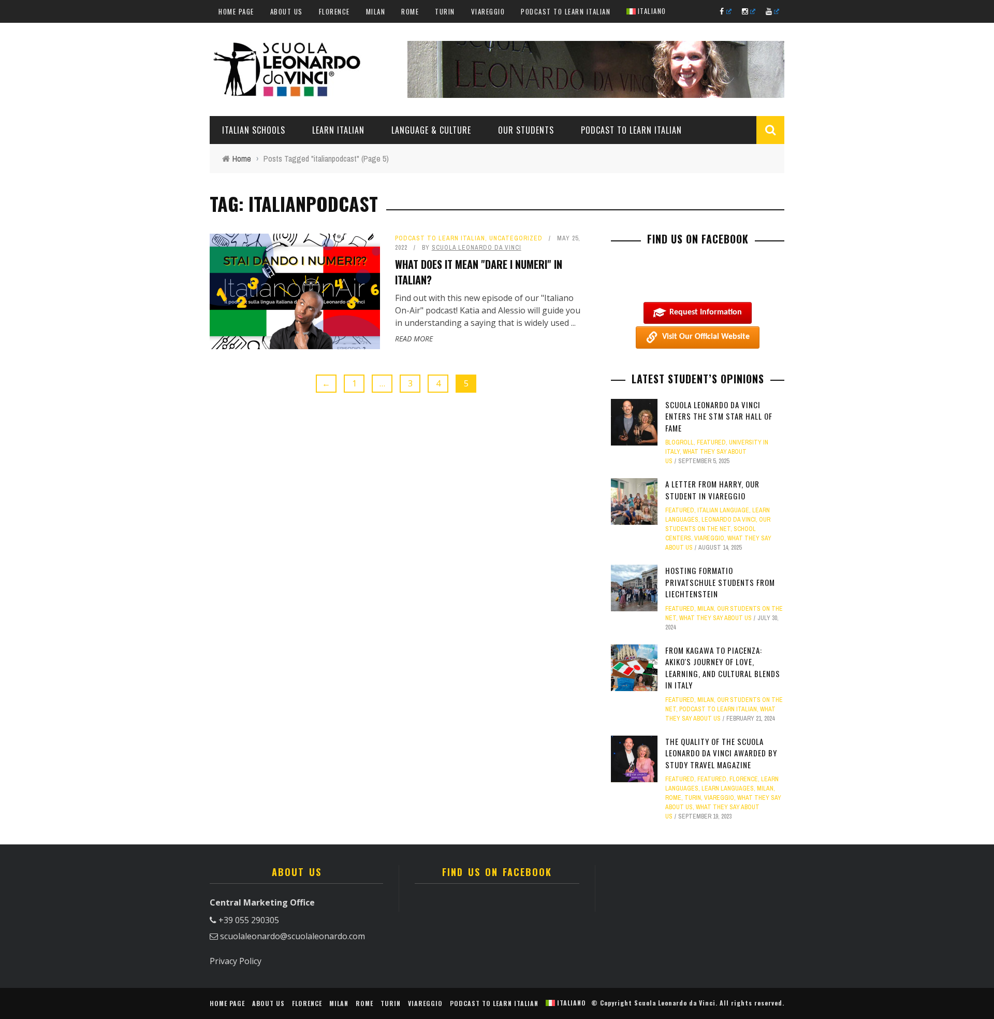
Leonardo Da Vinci (728, 519)
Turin (445, 11)
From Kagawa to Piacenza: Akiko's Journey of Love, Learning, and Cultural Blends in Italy (722, 667)
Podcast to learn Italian (565, 11)
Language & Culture (431, 130)
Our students (526, 130)
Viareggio (488, 11)
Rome (410, 11)
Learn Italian (338, 130)
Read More (414, 338)
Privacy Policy (235, 961)
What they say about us (715, 618)
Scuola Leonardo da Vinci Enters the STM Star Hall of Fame (718, 416)
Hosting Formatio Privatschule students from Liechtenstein (720, 582)
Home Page (236, 11)
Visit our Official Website (706, 337)
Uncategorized (516, 238)
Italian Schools (253, 130)
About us (286, 11)
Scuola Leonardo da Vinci (476, 247)
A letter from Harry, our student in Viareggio (712, 489)
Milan (376, 11)
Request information (705, 312)
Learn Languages (727, 788)
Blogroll (679, 442)
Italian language (723, 510)
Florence (334, 11)
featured (711, 442)
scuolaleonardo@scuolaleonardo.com (292, 936)
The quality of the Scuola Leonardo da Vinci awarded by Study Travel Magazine (721, 753)
